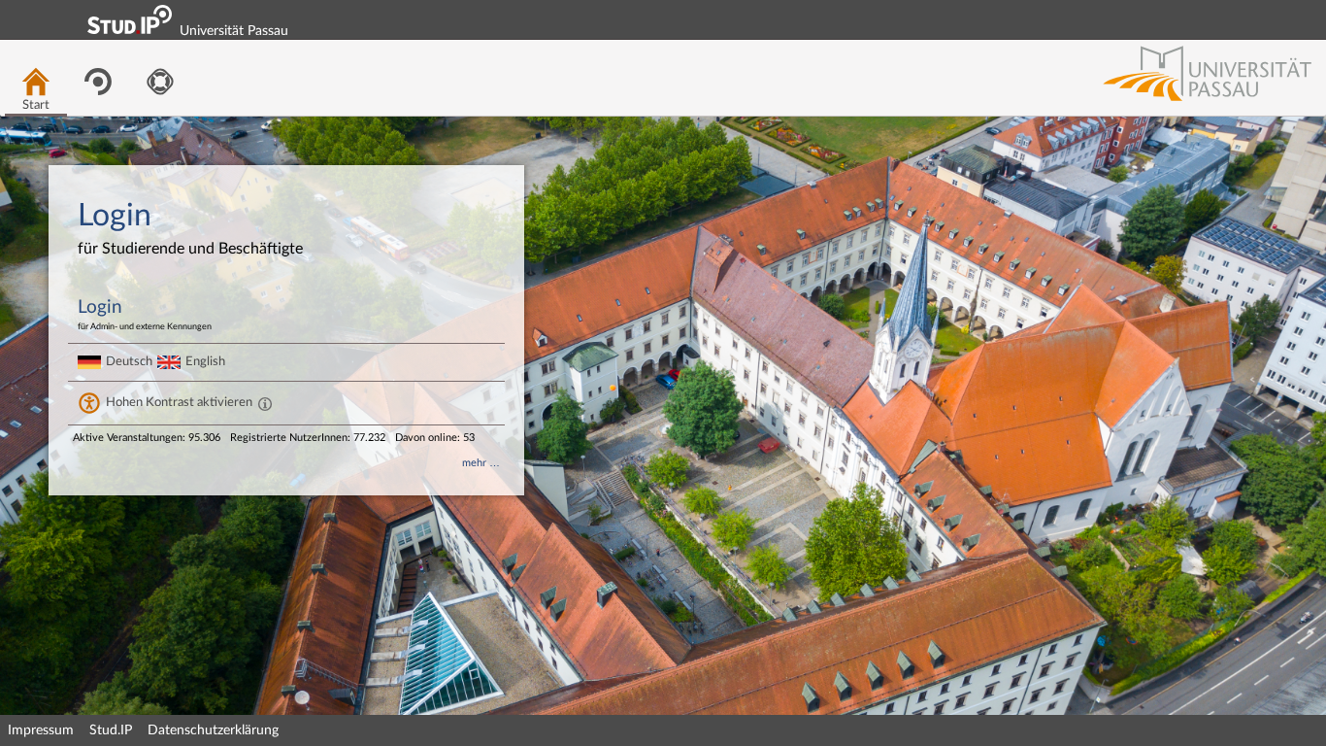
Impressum (41, 730)
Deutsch (129, 361)
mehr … (481, 463)
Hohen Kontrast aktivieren (179, 402)
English (205, 361)
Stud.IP (110, 730)
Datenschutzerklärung (213, 730)
